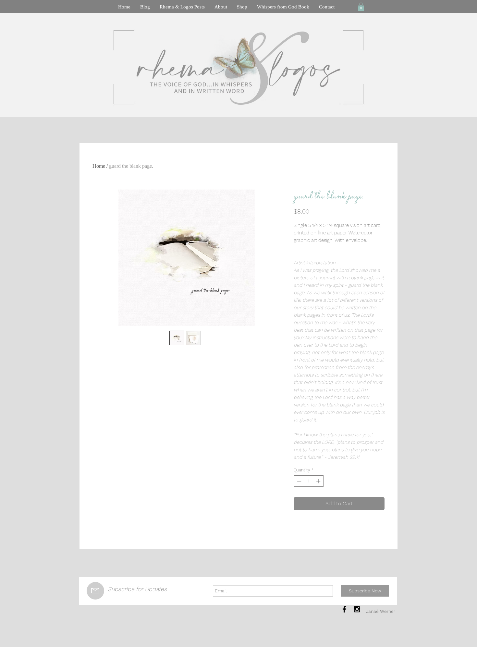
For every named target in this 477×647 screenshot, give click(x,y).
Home (98, 166)
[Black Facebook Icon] (344, 609)
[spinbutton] (308, 481)
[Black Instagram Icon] (357, 609)
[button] (361, 7)
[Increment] (319, 481)
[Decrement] (298, 481)
